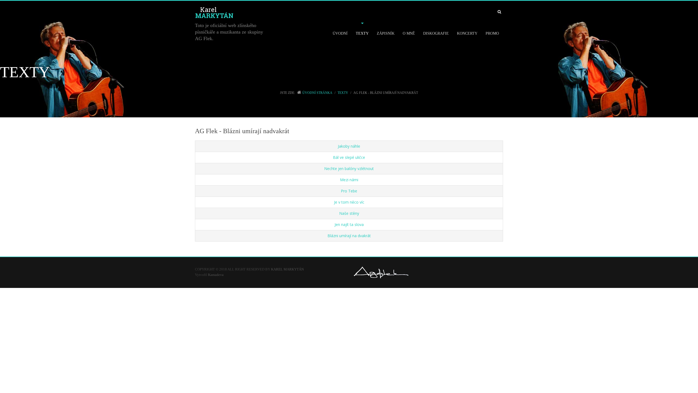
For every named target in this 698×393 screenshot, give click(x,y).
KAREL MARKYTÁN (288, 269)
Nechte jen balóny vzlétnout (349, 168)
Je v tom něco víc (349, 202)
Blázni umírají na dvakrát (349, 235)
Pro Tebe (349, 190)
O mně (409, 33)
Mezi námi (349, 179)
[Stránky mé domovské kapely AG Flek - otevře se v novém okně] (381, 272)
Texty (362, 33)
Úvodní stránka (317, 93)
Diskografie (436, 33)
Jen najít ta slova (349, 224)
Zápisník (386, 33)
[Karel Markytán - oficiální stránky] (275, 13)
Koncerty (467, 33)
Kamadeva (216, 275)
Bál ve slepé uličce (349, 157)
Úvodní (340, 33)
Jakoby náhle (349, 146)
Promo (492, 33)
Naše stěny (349, 213)
